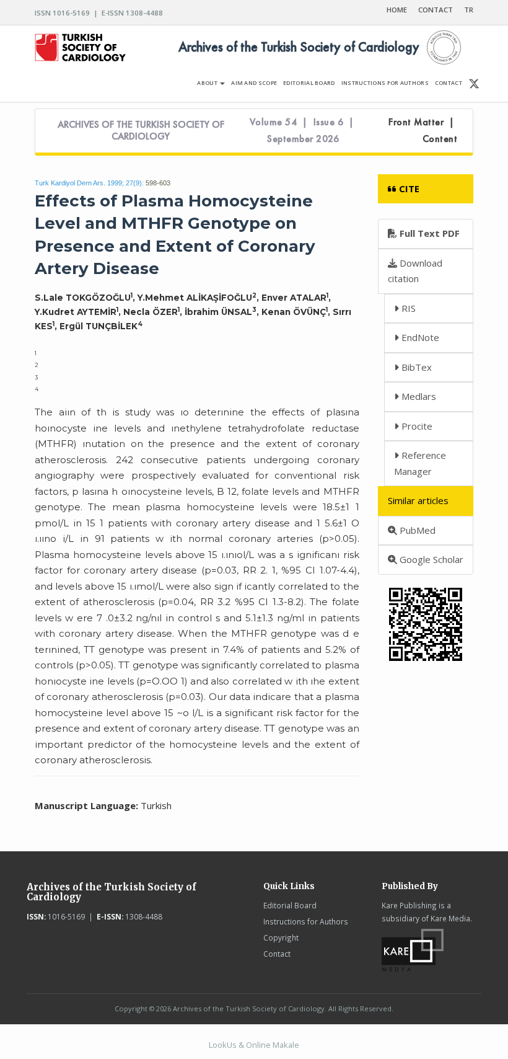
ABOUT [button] (208, 83)
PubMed (416, 530)
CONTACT (435, 9)
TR (468, 9)
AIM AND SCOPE (254, 83)
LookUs (223, 1044)
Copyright (281, 937)
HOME (397, 9)
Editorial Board (290, 905)
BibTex (415, 367)
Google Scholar (430, 559)
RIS (407, 308)
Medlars (417, 396)
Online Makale (272, 1044)
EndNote (419, 337)
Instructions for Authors (305, 921)
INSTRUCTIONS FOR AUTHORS (385, 83)
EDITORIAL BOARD (309, 83)
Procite (415, 426)
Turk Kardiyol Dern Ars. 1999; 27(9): (89, 183)
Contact (277, 954)
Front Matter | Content (422, 130)
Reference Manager (420, 463)
